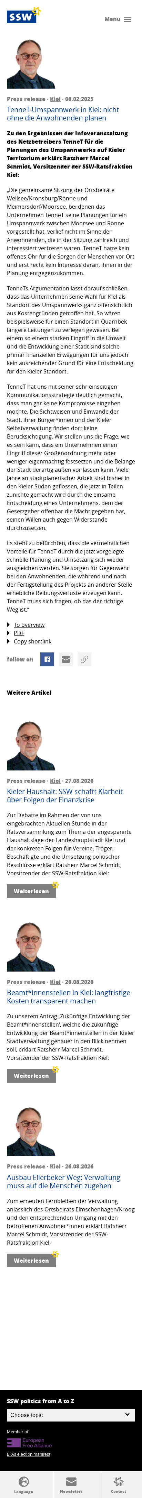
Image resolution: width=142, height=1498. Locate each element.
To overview (29, 625)
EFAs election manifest (28, 1454)
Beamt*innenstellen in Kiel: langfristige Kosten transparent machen (68, 997)
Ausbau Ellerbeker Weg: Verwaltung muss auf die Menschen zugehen (63, 1181)
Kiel (55, 99)
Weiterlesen (31, 891)
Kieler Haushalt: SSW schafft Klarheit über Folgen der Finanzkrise (65, 795)
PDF (19, 633)
